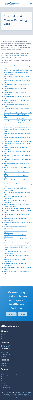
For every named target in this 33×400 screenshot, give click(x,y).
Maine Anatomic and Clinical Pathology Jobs (18, 141)
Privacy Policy (21, 392)
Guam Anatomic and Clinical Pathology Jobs (18, 113)
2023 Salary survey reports (9, 375)
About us (4, 335)
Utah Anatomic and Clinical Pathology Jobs (17, 245)
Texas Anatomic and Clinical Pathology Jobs (17, 243)
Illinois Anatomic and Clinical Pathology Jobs (18, 121)
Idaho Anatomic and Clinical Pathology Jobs (18, 119)
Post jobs (22, 314)
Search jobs (11, 314)
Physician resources (7, 377)
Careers (3, 337)
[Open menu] (30, 3)
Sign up (3, 356)
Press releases (5, 387)
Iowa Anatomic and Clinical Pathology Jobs (17, 127)
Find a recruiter (6, 354)
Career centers (5, 383)
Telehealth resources (7, 381)
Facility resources (6, 379)
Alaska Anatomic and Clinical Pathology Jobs (18, 70)
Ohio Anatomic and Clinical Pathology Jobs (17, 208)
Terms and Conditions (15, 396)
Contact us (4, 339)
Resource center (6, 373)
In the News (5, 385)
